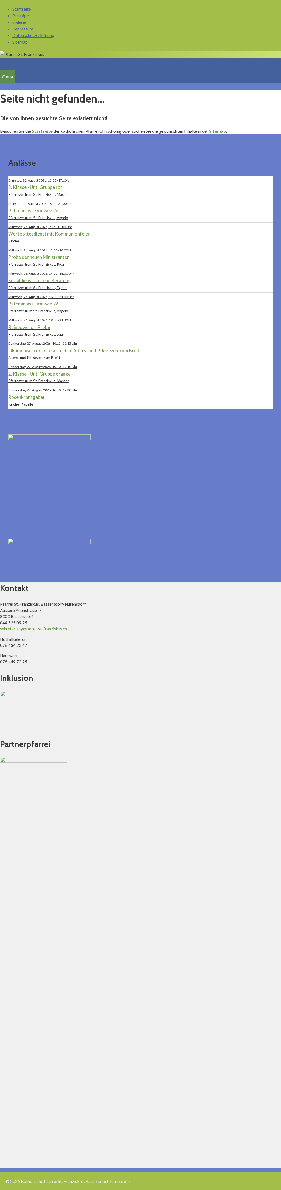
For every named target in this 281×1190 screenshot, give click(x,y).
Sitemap (20, 41)
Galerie (19, 22)
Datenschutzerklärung (33, 35)
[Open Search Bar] (3, 63)
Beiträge (20, 15)
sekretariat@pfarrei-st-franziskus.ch (33, 628)
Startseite (21, 9)
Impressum (22, 28)
